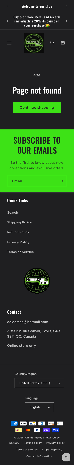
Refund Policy (18, 232)
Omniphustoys (34, 437)
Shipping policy (52, 449)
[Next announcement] (67, 6)
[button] (9, 43)
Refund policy (33, 442)
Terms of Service (20, 252)
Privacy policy (55, 442)
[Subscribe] (61, 181)
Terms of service (27, 449)
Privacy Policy (18, 242)
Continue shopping (37, 107)
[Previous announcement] (7, 6)
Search (12, 213)
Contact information (39, 456)
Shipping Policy (19, 222)
